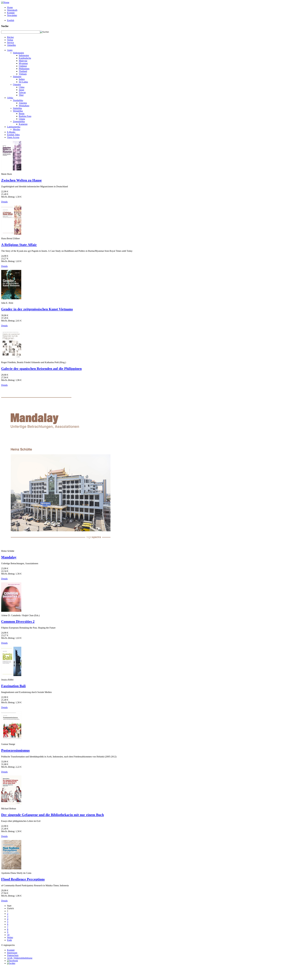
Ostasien (17, 84)
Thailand (23, 71)
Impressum (12, 952)
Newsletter (12, 15)
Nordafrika (18, 100)
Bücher (10, 37)
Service (10, 42)
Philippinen (24, 68)
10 (8, 935)
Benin (21, 113)
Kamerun (23, 124)
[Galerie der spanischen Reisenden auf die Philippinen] (11, 358)
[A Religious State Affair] (11, 234)
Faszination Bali (13, 686)
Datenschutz (13, 955)
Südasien (17, 76)
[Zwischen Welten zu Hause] (11, 169)
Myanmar (23, 63)
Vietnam (23, 74)
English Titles (13, 134)
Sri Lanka (23, 82)
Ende (9, 940)
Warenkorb (12, 10)
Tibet (21, 95)
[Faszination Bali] (11, 675)
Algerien (23, 103)
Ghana (22, 119)
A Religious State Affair (19, 245)
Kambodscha (25, 58)
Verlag (10, 40)
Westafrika (18, 111)
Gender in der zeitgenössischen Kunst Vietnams (37, 309)
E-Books (11, 132)
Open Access (13, 137)
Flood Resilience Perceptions (23, 879)
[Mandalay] (55, 546)
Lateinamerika (13, 126)
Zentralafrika (19, 121)
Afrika (10, 97)
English (10, 20)
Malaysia (23, 60)
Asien (9, 50)
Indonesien (24, 55)
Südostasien (18, 53)
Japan (21, 90)
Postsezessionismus (15, 750)
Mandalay (8, 557)
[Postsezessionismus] (11, 739)
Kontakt (11, 12)
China (21, 87)
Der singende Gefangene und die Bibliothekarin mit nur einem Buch (52, 815)
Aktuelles (11, 45)
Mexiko (16, 129)
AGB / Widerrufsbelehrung (19, 958)
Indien (22, 79)
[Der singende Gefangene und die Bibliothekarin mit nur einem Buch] (11, 804)
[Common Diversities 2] (11, 611)
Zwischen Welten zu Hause (21, 180)
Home (10, 7)
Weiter (10, 937)
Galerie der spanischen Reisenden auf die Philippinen (41, 368)
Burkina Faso (25, 116)
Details (4, 202)
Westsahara (24, 105)
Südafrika (17, 108)
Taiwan (22, 92)
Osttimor (23, 66)
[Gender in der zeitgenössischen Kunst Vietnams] (11, 298)
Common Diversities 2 (18, 621)
